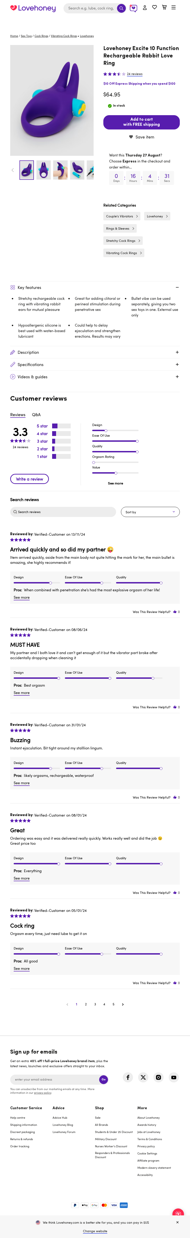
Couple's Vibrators (119, 216)
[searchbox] (66, 512)
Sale (98, 1117)
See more (115, 483)
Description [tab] (28, 352)
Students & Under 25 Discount (114, 1132)
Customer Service (26, 1108)
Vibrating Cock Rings (64, 36)
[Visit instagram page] (158, 1077)
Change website (95, 1231)
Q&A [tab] (36, 414)
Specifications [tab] (31, 364)
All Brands (101, 1125)
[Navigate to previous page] (67, 1004)
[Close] (177, 1222)
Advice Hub (60, 1117)
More (142, 1108)
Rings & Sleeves (117, 228)
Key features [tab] (29, 287)
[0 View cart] (164, 8)
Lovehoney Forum (64, 1132)
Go (103, 1079)
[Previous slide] (12, 170)
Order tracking (19, 1146)
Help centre (17, 1117)
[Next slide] (91, 170)
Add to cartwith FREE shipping (141, 122)
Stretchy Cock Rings (120, 240)
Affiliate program (148, 1160)
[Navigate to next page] (122, 1004)
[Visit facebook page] (128, 1077)
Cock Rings (41, 36)
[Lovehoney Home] (33, 8)
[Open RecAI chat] (178, 1214)
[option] (52, 100)
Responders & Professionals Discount (112, 1155)
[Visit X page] (143, 1077)
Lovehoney (95, 21)
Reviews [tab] (17, 414)
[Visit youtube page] (174, 1077)
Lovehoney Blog (63, 1125)
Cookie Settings (147, 1153)
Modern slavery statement (154, 1167)
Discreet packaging (22, 1132)
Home (14, 36)
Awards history (146, 1125)
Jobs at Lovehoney (148, 1132)
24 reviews (134, 74)
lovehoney (87, 36)
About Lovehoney (148, 1117)
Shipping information (23, 1125)
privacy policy (42, 1092)
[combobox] (95, 8)
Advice (59, 1108)
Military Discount (106, 1139)
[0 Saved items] (154, 8)
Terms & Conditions (149, 1139)
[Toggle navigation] (173, 7)
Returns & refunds (21, 1139)
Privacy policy (146, 1146)
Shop (99, 1108)
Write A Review (29, 479)
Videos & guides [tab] (33, 376)
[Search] (121, 8)
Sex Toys (26, 36)
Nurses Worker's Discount (111, 1146)
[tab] (31, 1144)
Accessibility (145, 1175)
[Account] (144, 8)
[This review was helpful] (175, 612)
